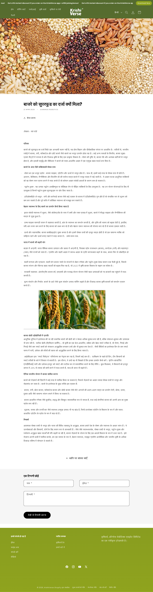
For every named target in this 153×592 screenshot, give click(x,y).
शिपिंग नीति (112, 587)
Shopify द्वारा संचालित (62, 587)
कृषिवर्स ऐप (60, 542)
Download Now (144, 3)
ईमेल (12, 542)
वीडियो (13, 556)
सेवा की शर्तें (103, 587)
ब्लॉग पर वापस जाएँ (78, 458)
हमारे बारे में (60, 547)
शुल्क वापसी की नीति (78, 587)
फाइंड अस (15, 547)
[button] (126, 12)
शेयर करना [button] (31, 118)
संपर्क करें (14, 552)
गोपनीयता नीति (92, 587)
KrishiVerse (49, 587)
